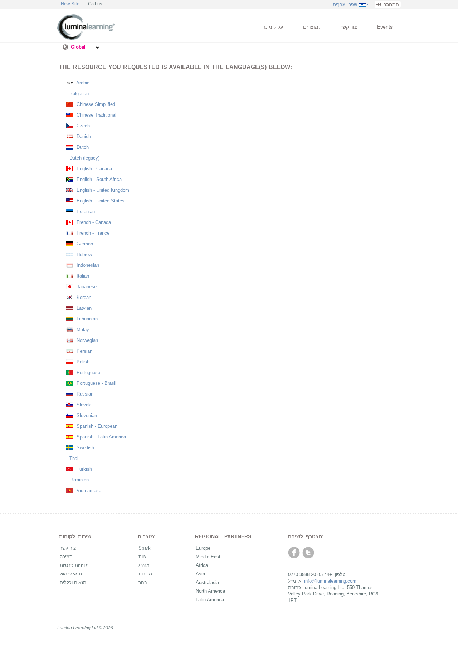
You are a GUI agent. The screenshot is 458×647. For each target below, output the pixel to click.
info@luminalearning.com (330, 581)
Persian (83, 351)
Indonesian (87, 265)
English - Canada (93, 168)
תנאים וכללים (73, 582)
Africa (202, 565)
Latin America (210, 599)
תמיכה (66, 556)
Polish (82, 361)
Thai (73, 458)
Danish (83, 136)
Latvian (83, 308)
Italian (82, 276)
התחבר (390, 4)
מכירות (145, 574)
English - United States (100, 201)
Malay (82, 329)
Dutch (82, 147)
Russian (84, 394)
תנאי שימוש (71, 574)
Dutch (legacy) (83, 158)
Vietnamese (88, 490)
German (84, 243)
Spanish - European (96, 426)
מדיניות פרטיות (74, 565)
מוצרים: (311, 27)
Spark (144, 548)
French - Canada (93, 222)
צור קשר (348, 27)
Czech (82, 125)
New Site (70, 3)
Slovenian (86, 415)
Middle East (208, 556)
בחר (142, 582)
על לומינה (272, 27)
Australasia (207, 582)
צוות (142, 556)
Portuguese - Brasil (95, 383)
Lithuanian (86, 319)
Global (78, 47)
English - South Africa (98, 179)
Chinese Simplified (95, 104)
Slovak (83, 404)
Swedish (84, 447)
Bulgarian (78, 93)
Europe (203, 548)
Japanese (86, 286)
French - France (92, 233)
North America (210, 591)
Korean (83, 297)
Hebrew (83, 254)
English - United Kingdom (102, 190)
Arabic (82, 82)
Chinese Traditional (95, 115)
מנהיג (144, 565)
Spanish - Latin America (100, 437)
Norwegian (86, 340)
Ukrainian (78, 479)
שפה (345, 4)
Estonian (85, 211)
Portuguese (87, 372)
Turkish (83, 469)
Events (385, 27)
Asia (200, 574)
